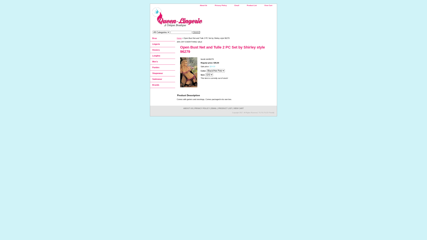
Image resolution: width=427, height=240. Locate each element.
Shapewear (157, 73)
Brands (155, 85)
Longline (156, 56)
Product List (252, 5)
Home (179, 38)
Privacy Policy (221, 5)
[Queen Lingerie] (192, 18)
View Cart (268, 5)
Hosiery (156, 50)
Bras (154, 38)
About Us (203, 5)
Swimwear (157, 79)
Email (237, 5)
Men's (155, 61)
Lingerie (156, 44)
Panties (155, 67)
